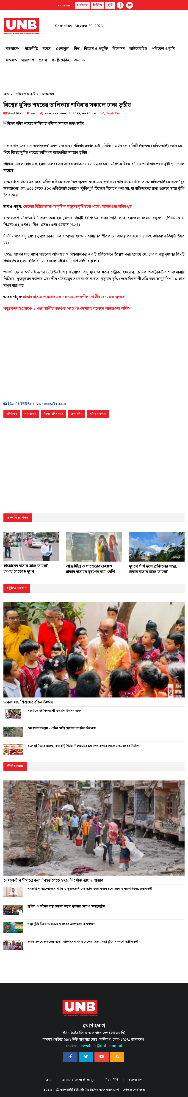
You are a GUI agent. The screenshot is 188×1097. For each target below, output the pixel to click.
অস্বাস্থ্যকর (30, 414)
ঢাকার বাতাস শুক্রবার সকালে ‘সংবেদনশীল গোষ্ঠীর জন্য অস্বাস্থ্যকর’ (74, 297)
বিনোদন (119, 49)
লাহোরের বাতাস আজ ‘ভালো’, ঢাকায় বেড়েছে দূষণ (26, 569)
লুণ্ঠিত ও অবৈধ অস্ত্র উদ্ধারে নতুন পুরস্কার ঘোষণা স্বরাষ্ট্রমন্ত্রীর (66, 906)
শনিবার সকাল (98, 414)
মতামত (11, 60)
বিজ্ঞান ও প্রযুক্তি (96, 49)
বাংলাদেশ (13, 49)
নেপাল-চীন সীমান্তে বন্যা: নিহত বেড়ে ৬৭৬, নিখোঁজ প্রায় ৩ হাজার (53, 880)
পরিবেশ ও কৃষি (163, 49)
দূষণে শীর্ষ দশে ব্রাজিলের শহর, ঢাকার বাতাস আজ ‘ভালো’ (153, 569)
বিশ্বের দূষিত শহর (53, 414)
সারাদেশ (27, 60)
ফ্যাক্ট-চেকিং (60, 60)
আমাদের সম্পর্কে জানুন (78, 1080)
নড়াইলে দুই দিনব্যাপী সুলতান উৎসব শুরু (54, 711)
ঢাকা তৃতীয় (76, 414)
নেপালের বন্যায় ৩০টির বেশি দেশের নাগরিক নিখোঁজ (62, 728)
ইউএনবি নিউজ (113, 113)
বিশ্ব (77, 49)
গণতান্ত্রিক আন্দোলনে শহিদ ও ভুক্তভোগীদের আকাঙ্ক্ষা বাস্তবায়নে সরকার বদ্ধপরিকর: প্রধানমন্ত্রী (90, 889)
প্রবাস (43, 60)
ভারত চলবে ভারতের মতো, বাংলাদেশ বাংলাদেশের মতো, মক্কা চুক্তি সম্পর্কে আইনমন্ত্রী (83, 942)
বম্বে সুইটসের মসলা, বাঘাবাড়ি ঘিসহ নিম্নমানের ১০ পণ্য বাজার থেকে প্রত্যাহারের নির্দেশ (83, 746)
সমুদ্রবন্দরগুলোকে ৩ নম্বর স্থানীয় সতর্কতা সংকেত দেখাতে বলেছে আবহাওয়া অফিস (66, 308)
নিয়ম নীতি (112, 1080)
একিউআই (11, 414)
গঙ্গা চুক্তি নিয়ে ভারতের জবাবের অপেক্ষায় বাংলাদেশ (61, 924)
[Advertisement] (94, 355)
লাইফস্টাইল (138, 49)
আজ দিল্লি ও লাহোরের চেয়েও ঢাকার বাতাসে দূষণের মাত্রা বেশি (90, 569)
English (64, 5)
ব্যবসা (47, 49)
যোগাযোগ (136, 1080)
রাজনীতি (31, 49)
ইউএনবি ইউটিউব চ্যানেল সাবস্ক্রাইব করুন (36, 404)
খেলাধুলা (62, 49)
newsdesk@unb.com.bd (94, 1046)
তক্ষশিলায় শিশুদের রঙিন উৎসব (28, 702)
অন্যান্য (79, 60)
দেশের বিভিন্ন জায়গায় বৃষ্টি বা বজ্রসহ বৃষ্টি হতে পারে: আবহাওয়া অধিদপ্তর (77, 207)
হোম (6, 94)
